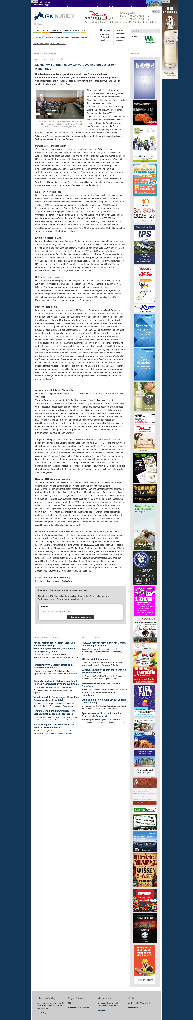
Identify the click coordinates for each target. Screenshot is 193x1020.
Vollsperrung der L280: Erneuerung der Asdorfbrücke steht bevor (53, 726)
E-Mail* (44, 607)
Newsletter (104, 40)
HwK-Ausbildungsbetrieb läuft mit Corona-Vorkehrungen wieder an (104, 644)
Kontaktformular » (135, 1007)
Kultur (76, 30)
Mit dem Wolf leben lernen (95, 658)
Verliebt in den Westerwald (78, 1007)
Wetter (84, 37)
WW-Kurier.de (105, 34)
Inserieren (119, 30)
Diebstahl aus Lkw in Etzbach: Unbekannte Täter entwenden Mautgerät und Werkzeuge (56, 682)
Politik (45, 30)
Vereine (67, 30)
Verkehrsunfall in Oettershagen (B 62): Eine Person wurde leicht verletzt (56, 699)
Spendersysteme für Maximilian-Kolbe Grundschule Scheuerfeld (101, 715)
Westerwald (41, 43)
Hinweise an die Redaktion (59, 581)
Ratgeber (65, 37)
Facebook (106, 30)
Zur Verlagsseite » (44, 1012)
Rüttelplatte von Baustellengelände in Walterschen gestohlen (53, 666)
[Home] (35, 23)
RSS (69, 1003)
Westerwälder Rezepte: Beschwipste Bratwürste (101, 685)
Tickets (135, 37)
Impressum (120, 40)
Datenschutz (120, 37)
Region (37, 30)
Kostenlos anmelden (80, 617)
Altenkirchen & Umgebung (57, 577)
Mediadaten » (103, 1010)
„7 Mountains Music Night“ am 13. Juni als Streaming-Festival (104, 671)
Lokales (38, 37)
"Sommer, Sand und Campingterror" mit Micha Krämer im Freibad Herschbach (54, 712)
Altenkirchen (50, 53)
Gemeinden (75, 37)
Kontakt (118, 43)
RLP (83, 30)
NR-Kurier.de (105, 37)
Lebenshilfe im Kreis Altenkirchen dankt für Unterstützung (104, 701)
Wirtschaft (56, 30)
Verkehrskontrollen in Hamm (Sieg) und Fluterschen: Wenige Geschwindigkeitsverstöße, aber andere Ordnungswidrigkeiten (54, 647)
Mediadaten (120, 33)
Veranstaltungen (52, 37)
